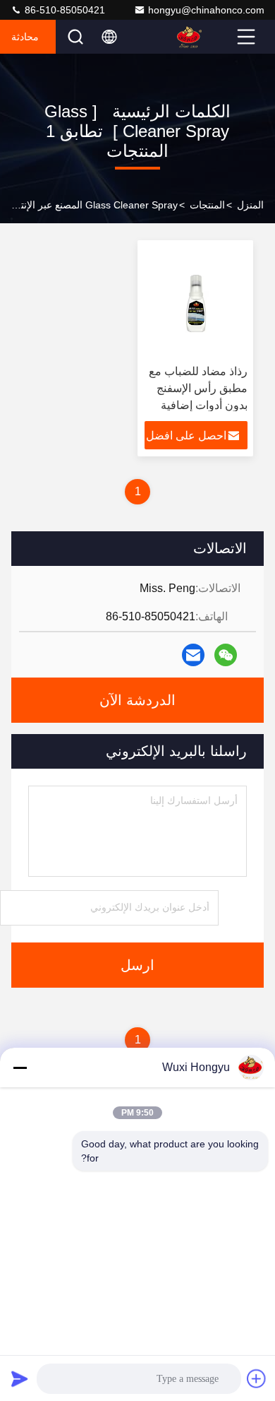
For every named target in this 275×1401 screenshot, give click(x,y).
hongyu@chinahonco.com (206, 10)
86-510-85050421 (63, 10)
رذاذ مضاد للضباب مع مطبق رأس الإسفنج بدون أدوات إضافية (198, 388)
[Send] (19, 1378)
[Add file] (257, 1378)
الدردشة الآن (137, 700)
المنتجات (207, 205)
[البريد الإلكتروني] (193, 655)
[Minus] (19, 1067)
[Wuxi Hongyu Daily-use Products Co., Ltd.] (205, 37)
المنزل (250, 205)
